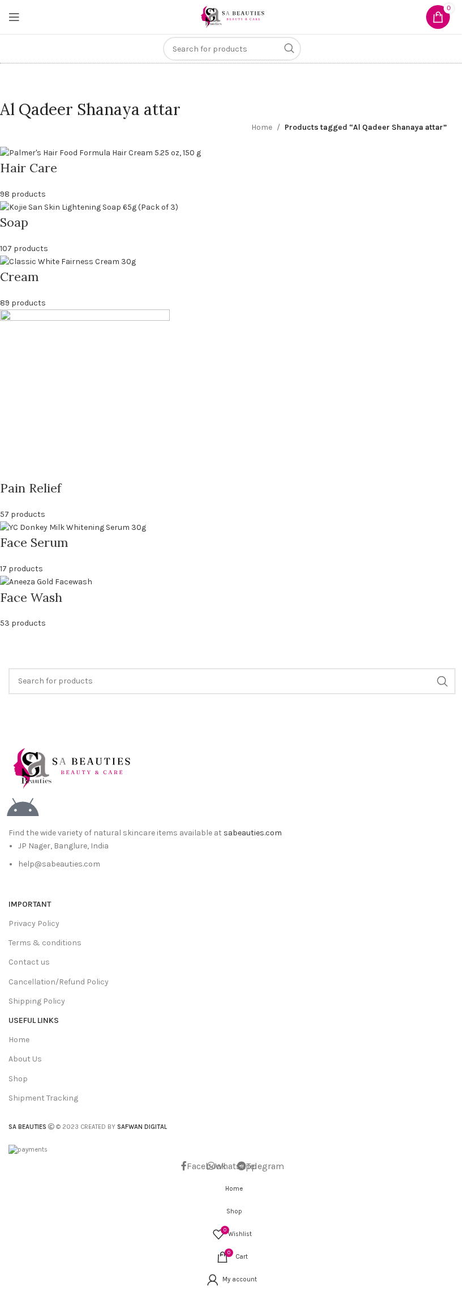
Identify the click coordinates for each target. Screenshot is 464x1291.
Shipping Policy (36, 1001)
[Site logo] (232, 16)
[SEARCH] (289, 49)
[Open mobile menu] (14, 17)
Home (261, 127)
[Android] (22, 809)
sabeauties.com (253, 833)
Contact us (29, 962)
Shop (18, 1079)
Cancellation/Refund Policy (58, 982)
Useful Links (33, 1020)
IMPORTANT (29, 904)
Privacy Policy (33, 923)
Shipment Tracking (43, 1098)
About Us (25, 1059)
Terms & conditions (44, 943)
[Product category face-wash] (223, 388)
